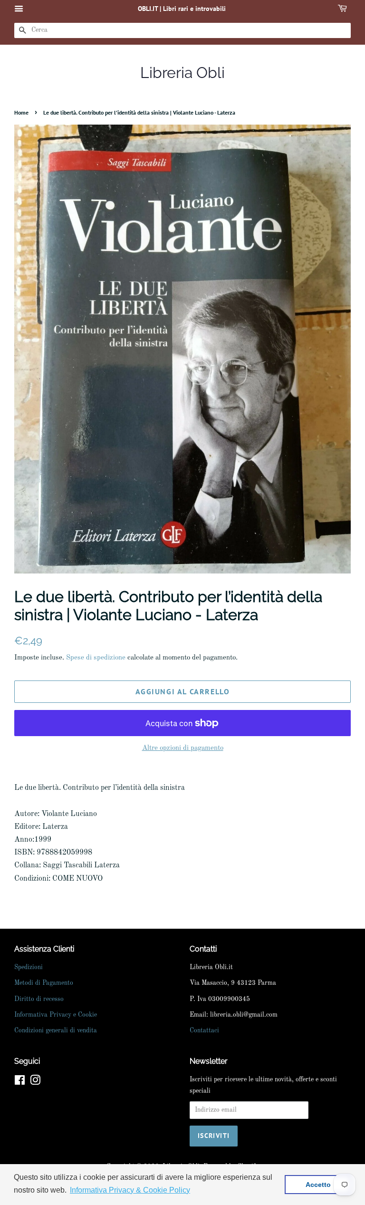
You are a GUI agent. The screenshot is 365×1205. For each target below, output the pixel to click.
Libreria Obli (182, 72)
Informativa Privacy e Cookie (55, 1015)
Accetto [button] (318, 1184)
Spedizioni (28, 967)
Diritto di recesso (39, 999)
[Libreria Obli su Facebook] (19, 1082)
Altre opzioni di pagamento (182, 748)
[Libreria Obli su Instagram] (35, 1082)
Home (21, 112)
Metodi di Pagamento (43, 983)
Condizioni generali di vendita (55, 1031)
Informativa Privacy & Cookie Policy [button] (130, 1190)
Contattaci (204, 1031)
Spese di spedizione (95, 657)
